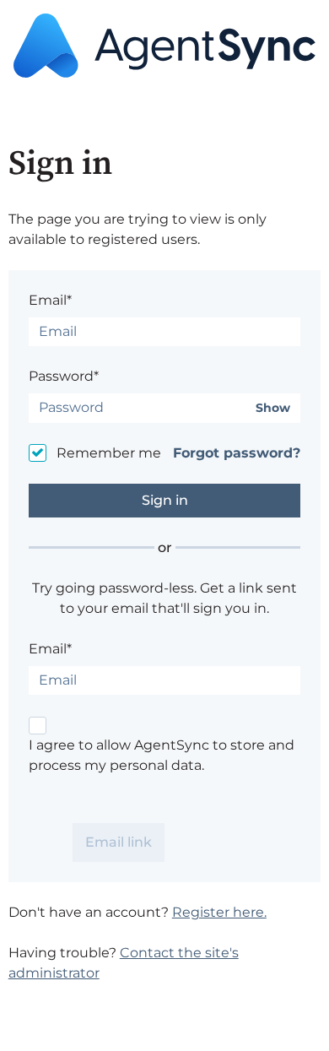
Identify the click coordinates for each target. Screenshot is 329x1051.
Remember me (109, 453)
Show (273, 408)
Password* (64, 376)
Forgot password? (236, 453)
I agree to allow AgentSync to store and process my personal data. (161, 755)
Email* (50, 300)
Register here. (219, 912)
